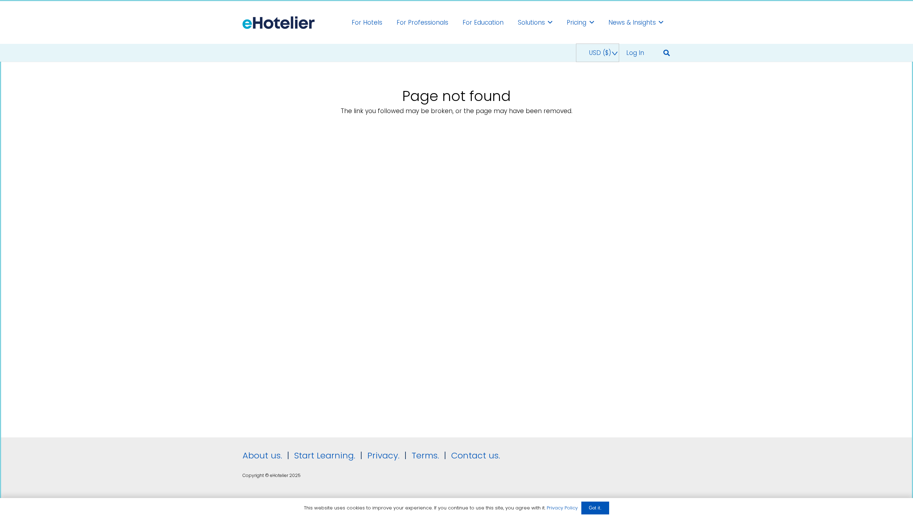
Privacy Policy (562, 507)
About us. (262, 455)
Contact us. (475, 455)
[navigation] (597, 53)
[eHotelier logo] (279, 22)
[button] (550, 22)
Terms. (425, 455)
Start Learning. (323, 455)
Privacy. (383, 455)
